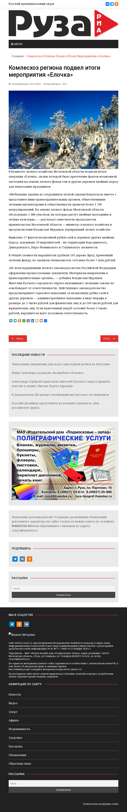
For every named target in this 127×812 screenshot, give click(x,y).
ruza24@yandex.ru (24, 530)
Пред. (20, 338)
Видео (13, 703)
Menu (18, 44)
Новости (15, 694)
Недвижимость (19, 729)
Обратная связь (20, 763)
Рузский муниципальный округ (32, 4)
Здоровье (15, 737)
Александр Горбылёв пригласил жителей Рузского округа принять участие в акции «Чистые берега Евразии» (61, 384)
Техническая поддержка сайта (100, 803)
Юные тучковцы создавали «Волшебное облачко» (48, 373)
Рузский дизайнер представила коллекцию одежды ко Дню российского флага (55, 405)
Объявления (17, 755)
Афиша (14, 720)
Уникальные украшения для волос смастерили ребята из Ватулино (61, 364)
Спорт (13, 712)
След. (107, 338)
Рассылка (15, 746)
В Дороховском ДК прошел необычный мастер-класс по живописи (60, 394)
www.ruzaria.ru (23, 642)
